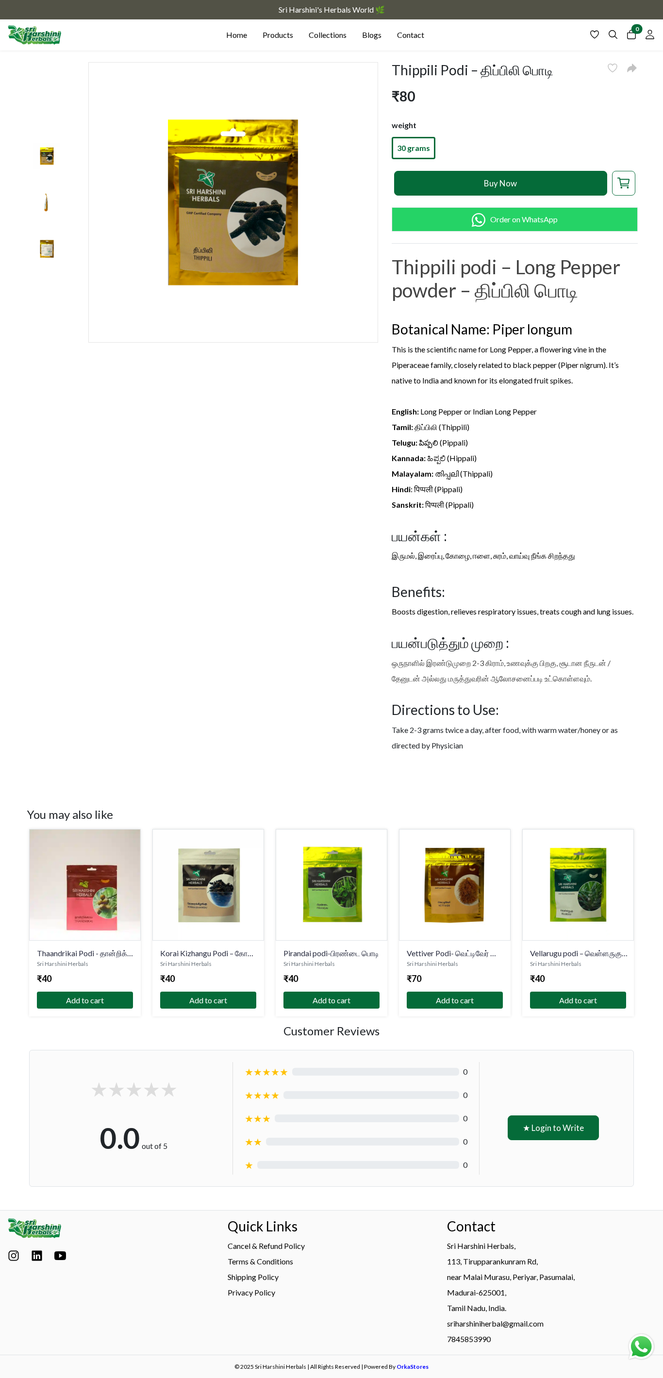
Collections (328, 34)
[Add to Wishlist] (612, 68)
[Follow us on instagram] (13, 1258)
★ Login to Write (553, 1128)
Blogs (371, 34)
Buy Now (500, 183)
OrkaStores (413, 1366)
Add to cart (85, 1000)
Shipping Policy (253, 1276)
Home (236, 34)
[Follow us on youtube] (60, 1258)
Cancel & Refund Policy (266, 1245)
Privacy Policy (251, 1292)
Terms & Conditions (260, 1261)
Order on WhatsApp (524, 219)
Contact (410, 34)
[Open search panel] (613, 37)
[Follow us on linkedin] (37, 1258)
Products (278, 34)
